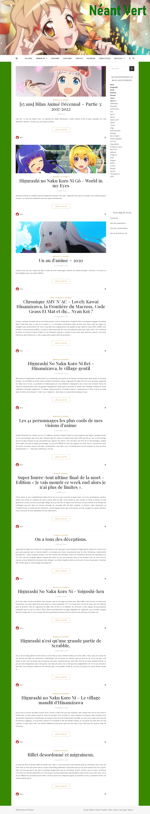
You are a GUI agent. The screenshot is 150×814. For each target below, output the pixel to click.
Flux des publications (118, 223)
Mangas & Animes (61, 100)
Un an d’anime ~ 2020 (61, 260)
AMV (52, 298)
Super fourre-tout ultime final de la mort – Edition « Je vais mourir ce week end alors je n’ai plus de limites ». (61, 482)
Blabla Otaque (61, 473)
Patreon (91, 58)
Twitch (79, 58)
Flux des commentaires (119, 228)
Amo (21, 137)
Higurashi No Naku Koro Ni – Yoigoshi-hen (61, 591)
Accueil (28, 58)
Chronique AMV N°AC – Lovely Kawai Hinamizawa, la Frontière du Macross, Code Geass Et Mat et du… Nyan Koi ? (60, 306)
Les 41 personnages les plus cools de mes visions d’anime (61, 422)
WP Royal (30, 810)
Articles (118, 58)
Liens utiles (104, 58)
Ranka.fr (40, 58)
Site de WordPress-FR (118, 233)
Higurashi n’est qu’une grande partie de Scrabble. (60, 643)
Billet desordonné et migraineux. (61, 754)
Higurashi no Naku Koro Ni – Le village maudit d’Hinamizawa (60, 700)
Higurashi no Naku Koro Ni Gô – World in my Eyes (61, 183)
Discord (55, 58)
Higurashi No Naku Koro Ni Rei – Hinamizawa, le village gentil (61, 365)
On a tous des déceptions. (61, 539)
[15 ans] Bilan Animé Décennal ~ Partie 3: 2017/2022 (61, 106)
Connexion (114, 218)
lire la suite (61, 130)
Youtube (67, 58)
